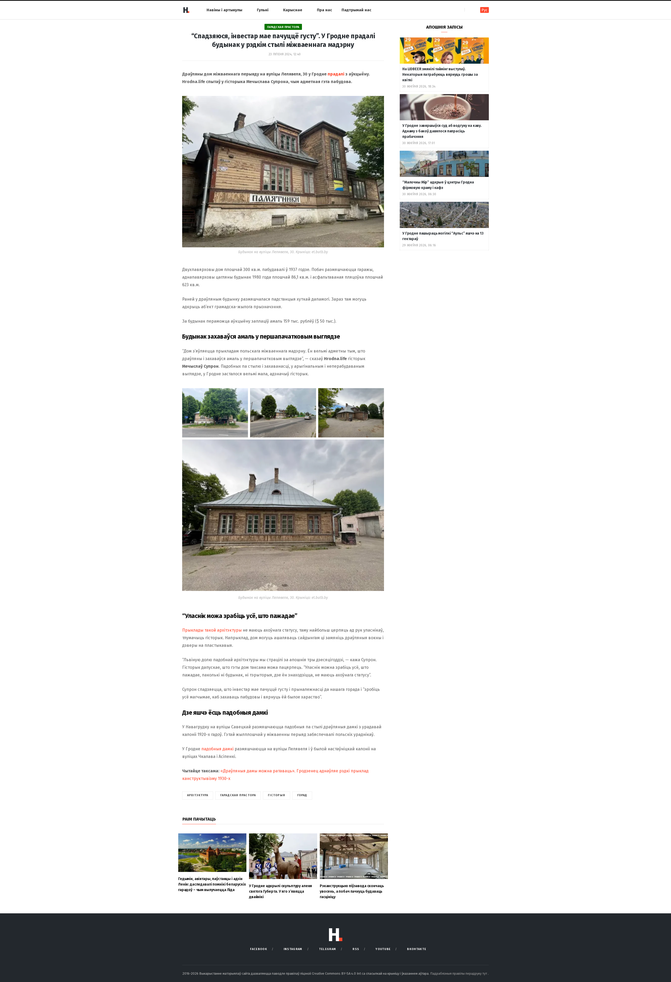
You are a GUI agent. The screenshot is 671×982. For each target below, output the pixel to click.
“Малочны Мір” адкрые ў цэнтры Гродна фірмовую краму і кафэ (438, 185)
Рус (484, 10)
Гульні (262, 10)
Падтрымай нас (356, 10)
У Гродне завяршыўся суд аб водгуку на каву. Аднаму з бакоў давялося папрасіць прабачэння (442, 131)
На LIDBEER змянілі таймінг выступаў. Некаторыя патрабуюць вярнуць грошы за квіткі (440, 74)
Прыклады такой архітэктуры (212, 630)
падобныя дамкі (217, 748)
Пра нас (324, 10)
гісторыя (276, 795)
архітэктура (197, 795)
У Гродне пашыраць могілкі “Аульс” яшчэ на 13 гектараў (443, 236)
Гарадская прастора (283, 27)
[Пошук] (469, 10)
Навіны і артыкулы (224, 10)
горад (302, 795)
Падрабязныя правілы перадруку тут (459, 973)
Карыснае (292, 10)
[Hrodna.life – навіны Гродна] (186, 10)
